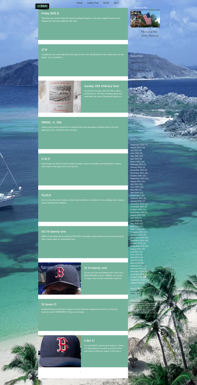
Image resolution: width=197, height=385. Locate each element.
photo (132, 293)
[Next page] (91, 371)
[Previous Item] (134, 19)
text (138, 293)
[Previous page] (74, 371)
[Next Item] (155, 19)
